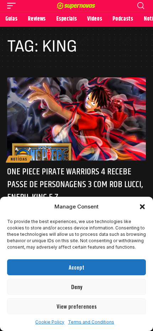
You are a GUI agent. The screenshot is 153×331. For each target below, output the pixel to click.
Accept (76, 267)
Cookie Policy (49, 322)
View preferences (77, 306)
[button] (142, 206)
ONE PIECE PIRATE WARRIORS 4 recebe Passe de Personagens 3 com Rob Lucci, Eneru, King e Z (75, 185)
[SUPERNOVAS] (76, 5)
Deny (76, 287)
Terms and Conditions (91, 322)
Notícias (19, 159)
